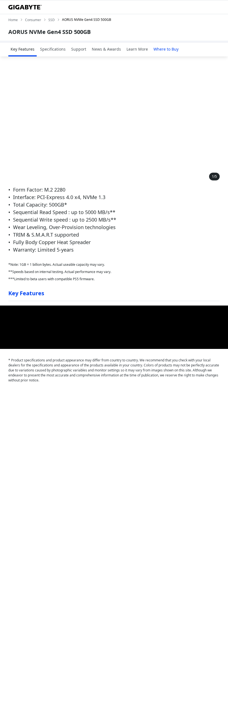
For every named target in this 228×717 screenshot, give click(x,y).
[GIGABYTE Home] (25, 7)
